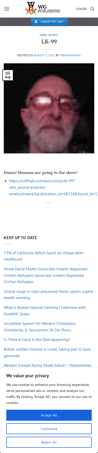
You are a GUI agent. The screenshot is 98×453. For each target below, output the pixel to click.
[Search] (92, 9)
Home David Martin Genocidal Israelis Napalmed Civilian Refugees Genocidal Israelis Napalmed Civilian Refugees (45, 275)
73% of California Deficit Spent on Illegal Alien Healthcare (44, 256)
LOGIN (81, 9)
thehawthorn (70, 55)
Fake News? (49, 35)
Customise (49, 428)
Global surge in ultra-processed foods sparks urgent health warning (48, 294)
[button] (7, 9)
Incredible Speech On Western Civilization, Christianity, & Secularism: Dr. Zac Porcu (40, 326)
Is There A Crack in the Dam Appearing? (37, 339)
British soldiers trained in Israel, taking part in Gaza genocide (47, 352)
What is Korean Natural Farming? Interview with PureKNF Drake (45, 310)
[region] (49, 410)
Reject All (49, 442)
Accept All (49, 415)
